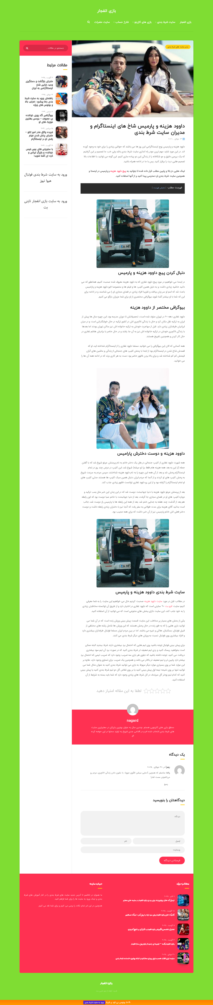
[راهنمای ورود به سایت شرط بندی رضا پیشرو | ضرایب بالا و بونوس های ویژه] (61, 98)
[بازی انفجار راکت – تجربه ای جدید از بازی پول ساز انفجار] (183, 944)
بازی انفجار (106, 11)
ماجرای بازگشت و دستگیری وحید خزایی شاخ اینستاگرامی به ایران (39, 84)
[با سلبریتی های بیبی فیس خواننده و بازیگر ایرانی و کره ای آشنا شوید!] (61, 149)
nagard (133, 720)
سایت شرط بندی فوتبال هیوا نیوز (40, 177)
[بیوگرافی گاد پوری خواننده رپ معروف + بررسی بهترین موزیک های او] (61, 115)
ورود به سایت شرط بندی (94, 1002)
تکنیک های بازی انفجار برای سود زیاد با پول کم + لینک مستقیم (150, 915)
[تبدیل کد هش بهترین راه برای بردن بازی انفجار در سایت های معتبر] (183, 900)
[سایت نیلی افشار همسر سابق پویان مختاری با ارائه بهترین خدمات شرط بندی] (183, 958)
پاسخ (166, 784)
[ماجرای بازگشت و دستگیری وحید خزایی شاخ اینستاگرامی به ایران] (61, 81)
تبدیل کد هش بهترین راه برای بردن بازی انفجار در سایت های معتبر (149, 900)
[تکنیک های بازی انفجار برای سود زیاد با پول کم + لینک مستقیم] (183, 915)
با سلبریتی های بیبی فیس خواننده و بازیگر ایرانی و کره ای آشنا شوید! (39, 152)
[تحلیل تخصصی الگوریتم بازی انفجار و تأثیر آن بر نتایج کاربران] (183, 929)
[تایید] (27, 48)
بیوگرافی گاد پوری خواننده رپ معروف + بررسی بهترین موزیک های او (39, 118)
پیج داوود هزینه (118, 171)
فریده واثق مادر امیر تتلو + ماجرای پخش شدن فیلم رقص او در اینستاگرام (39, 135)
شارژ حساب (122, 22)
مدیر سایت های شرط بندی (178, 46)
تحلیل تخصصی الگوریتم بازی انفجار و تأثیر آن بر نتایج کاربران (151, 929)
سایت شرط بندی (166, 22)
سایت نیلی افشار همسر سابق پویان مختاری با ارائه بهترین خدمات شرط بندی (145, 958)
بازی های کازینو (142, 22)
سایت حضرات (102, 22)
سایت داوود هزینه (153, 601)
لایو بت (168, 606)
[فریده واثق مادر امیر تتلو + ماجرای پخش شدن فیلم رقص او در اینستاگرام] (61, 132)
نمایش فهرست (159, 187)
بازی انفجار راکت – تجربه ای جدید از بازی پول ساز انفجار (153, 944)
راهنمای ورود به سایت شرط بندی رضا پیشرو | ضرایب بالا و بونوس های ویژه (39, 101)
